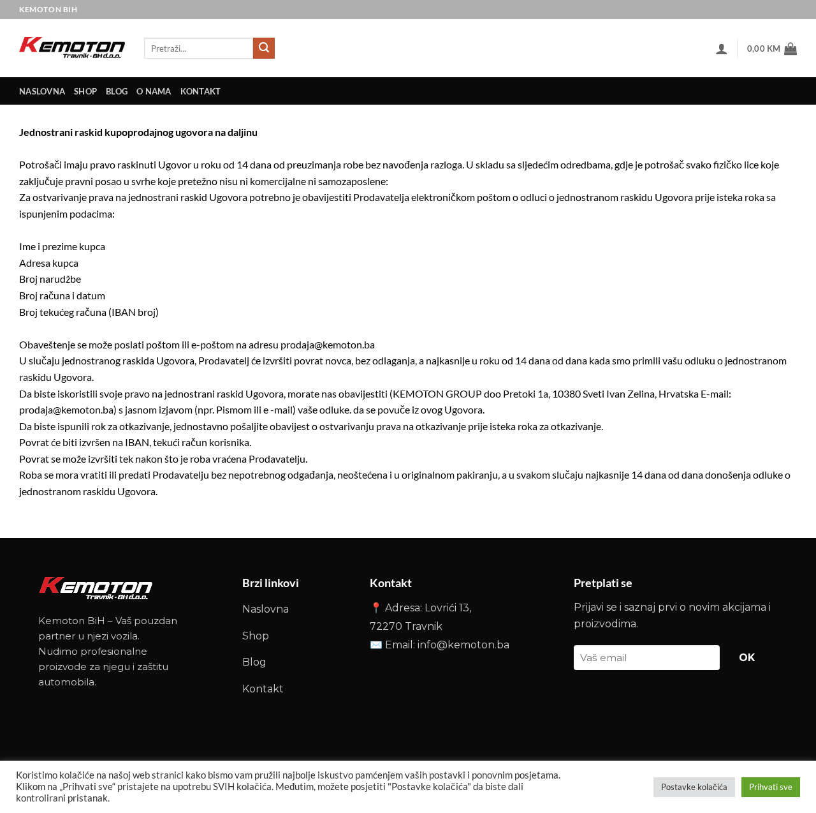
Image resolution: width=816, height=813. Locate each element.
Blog (116, 91)
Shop (85, 91)
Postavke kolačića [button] (694, 787)
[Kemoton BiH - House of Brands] (72, 48)
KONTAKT (200, 91)
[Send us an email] (787, 9)
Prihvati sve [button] (770, 787)
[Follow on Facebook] (766, 9)
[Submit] (264, 48)
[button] (721, 48)
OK (747, 658)
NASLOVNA (42, 91)
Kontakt (263, 689)
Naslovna (265, 609)
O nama (153, 91)
